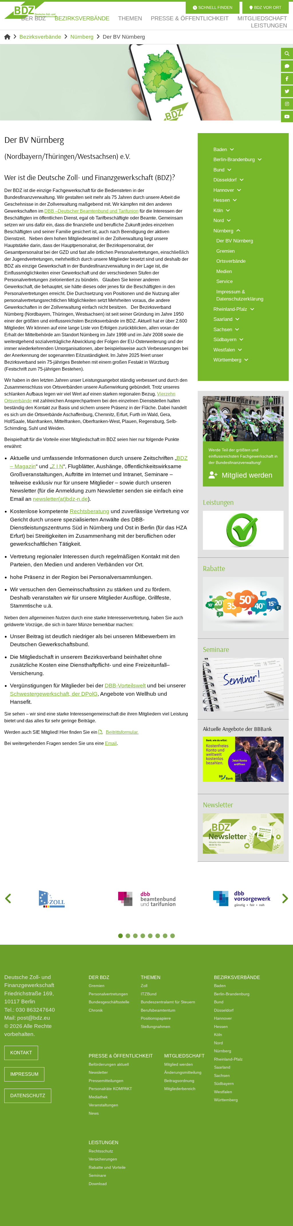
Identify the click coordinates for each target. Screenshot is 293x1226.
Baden (220, 985)
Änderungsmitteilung (182, 1072)
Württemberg (226, 1100)
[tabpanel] (51, 898)
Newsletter (218, 804)
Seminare (216, 649)
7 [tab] (166, 936)
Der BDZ (99, 977)
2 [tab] (128, 936)
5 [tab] (151, 936)
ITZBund (149, 994)
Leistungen (218, 502)
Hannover (223, 1018)
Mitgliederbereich (179, 1088)
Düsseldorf (223, 1010)
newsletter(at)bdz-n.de (60, 499)
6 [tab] (158, 936)
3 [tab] (136, 936)
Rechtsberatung (89, 511)
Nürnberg (82, 37)
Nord (218, 1043)
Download (98, 1183)
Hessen (221, 1026)
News (94, 1113)
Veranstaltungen (103, 1105)
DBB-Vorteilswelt (125, 686)
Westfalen (223, 1091)
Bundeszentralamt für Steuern (168, 1002)
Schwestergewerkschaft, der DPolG (54, 694)
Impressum (24, 1074)
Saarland (222, 1067)
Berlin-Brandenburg (232, 994)
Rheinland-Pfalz (228, 1059)
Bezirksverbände (40, 37)
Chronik (96, 1010)
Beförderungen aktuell (109, 1064)
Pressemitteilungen (106, 1080)
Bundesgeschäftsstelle (109, 1002)
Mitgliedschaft (184, 1055)
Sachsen (222, 1075)
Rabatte (214, 568)
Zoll (144, 985)
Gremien (96, 985)
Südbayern (224, 1083)
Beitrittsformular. (122, 732)
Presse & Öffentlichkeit (121, 1055)
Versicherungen (103, 1159)
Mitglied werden (178, 1064)
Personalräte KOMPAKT (110, 1088)
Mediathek (98, 1097)
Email (111, 743)
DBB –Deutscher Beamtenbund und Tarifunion (91, 211)
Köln (218, 1034)
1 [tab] (121, 936)
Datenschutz (27, 1095)
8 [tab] (173, 936)
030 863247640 (35, 1010)
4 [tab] (143, 936)
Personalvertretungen (108, 994)
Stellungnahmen (155, 1026)
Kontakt (21, 1052)
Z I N (57, 466)
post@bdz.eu (33, 1018)
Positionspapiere (156, 1018)
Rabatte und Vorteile (107, 1167)
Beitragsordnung (179, 1080)
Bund (218, 1002)
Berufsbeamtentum (158, 1010)
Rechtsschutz (101, 1151)
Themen (151, 977)
